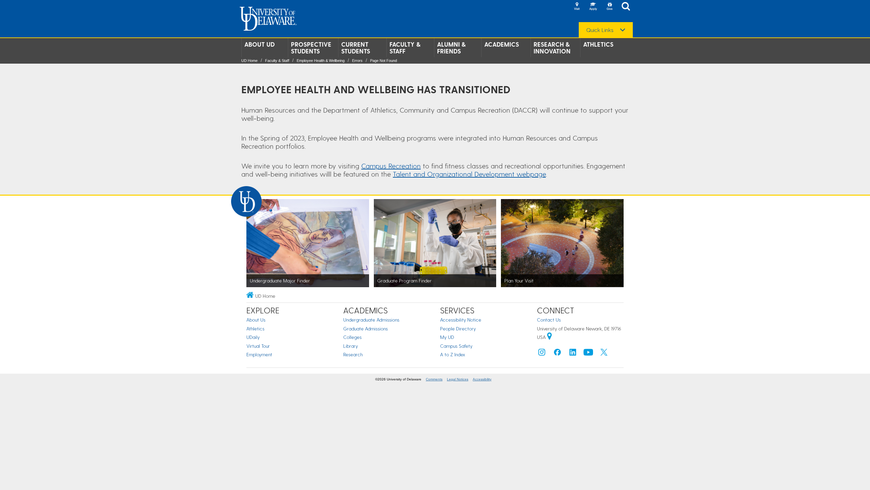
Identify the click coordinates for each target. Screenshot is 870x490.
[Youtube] (588, 354)
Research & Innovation (552, 47)
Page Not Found (383, 61)
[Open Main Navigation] (628, 7)
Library (350, 346)
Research (353, 354)
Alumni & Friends (451, 47)
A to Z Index (452, 354)
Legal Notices (457, 379)
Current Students (355, 47)
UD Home (249, 61)
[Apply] (593, 7)
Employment (259, 354)
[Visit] (577, 7)
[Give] (609, 7)
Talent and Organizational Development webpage (469, 174)
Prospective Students (311, 47)
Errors (357, 61)
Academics (501, 44)
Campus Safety (456, 346)
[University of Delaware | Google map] (549, 337)
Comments (434, 379)
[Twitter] (604, 354)
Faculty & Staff (404, 47)
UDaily (253, 337)
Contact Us (549, 320)
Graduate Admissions (365, 328)
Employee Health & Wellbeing (321, 61)
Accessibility (482, 379)
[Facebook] (557, 354)
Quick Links (599, 30)
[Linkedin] (573, 354)
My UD (447, 337)
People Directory (458, 328)
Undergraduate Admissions (371, 320)
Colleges (352, 337)
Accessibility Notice (460, 320)
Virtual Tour (258, 346)
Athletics (598, 44)
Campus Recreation (391, 166)
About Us (255, 320)
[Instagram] (541, 354)
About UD (259, 44)
